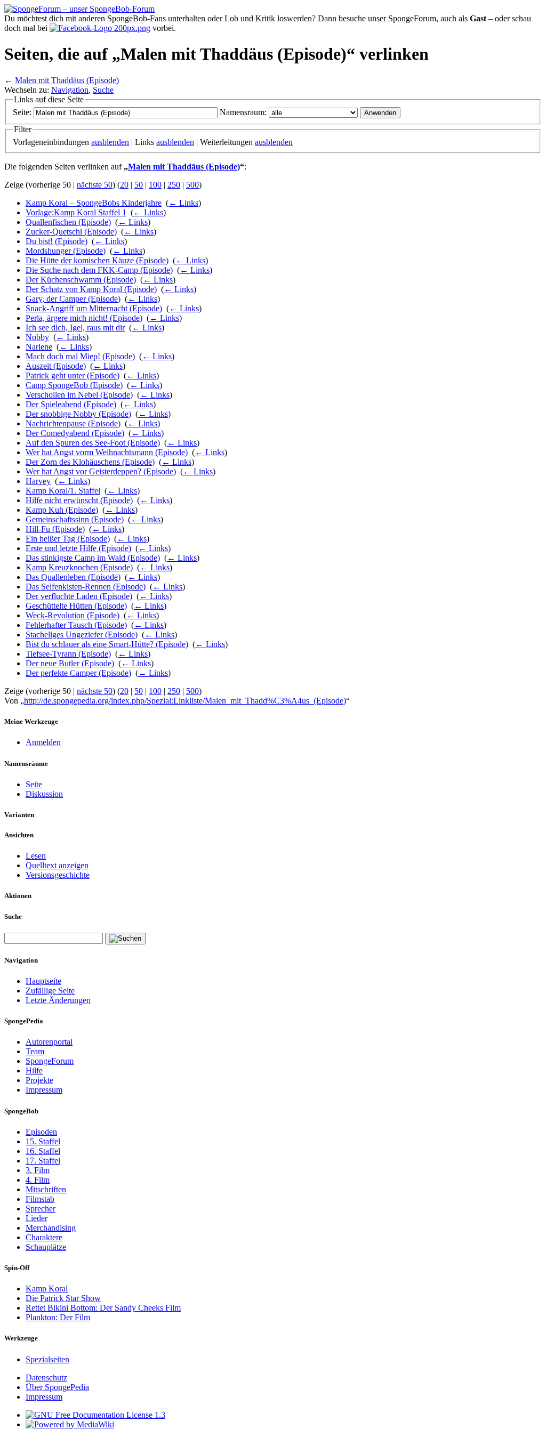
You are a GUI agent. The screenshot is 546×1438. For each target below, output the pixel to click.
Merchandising (51, 1227)
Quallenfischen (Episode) (68, 222)
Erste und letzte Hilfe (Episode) (78, 548)
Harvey (38, 481)
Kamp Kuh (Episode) (62, 509)
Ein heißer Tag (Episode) (68, 538)
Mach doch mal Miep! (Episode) (80, 356)
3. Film (38, 1170)
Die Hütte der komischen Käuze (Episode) (97, 260)
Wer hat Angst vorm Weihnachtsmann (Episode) (107, 452)
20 (124, 184)
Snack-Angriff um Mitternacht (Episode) (94, 308)
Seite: (22, 112)
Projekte (39, 1080)
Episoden (41, 1131)
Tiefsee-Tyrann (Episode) (68, 653)
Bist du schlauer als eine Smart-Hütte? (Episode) (107, 644)
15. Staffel (43, 1141)
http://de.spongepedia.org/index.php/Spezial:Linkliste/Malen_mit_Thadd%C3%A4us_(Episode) (185, 700)
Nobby (37, 337)
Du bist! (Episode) (56, 241)
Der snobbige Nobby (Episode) (78, 413)
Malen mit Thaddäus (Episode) (67, 80)
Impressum (44, 1089)
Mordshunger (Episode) (66, 250)
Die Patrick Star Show (63, 1298)
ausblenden (110, 142)
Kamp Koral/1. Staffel (63, 490)
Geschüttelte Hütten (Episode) (76, 605)
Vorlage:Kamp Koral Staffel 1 (76, 212)
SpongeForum (50, 1060)
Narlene (39, 346)
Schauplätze (46, 1246)
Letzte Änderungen (58, 1000)
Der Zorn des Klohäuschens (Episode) (90, 461)
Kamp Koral (47, 1288)
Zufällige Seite (50, 990)
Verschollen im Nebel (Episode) (79, 394)
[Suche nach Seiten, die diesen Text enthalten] (125, 938)
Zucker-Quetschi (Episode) (71, 231)
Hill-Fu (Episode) (55, 529)
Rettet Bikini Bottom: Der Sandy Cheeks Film (103, 1307)
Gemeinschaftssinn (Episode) (75, 519)
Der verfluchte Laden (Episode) (79, 596)
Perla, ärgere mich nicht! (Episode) (84, 317)
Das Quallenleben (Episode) (73, 576)
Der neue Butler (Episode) (70, 663)
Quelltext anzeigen (57, 865)
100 (155, 184)
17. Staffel (43, 1160)
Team (35, 1051)
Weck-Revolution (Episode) (72, 615)
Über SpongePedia (57, 1387)
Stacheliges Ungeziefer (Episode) (82, 634)
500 (192, 184)
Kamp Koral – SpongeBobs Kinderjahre (94, 202)
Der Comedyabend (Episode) (75, 433)
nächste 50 (95, 184)
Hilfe (34, 1070)
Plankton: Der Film (58, 1317)
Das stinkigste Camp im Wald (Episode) (93, 557)
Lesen (36, 855)
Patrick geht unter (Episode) (72, 375)
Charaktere (44, 1237)
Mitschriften (46, 1189)
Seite (34, 784)
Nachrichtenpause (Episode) (73, 423)
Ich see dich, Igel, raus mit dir (75, 327)
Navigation (70, 89)
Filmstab (40, 1198)
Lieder (36, 1218)
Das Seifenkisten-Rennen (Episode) (86, 586)
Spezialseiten (47, 1359)
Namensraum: (243, 112)
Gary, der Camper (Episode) (73, 298)
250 (173, 184)
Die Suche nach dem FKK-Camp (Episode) (99, 269)
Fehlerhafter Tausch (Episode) (76, 624)
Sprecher (40, 1208)
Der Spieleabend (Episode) (71, 404)
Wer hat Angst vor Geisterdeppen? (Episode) (101, 471)
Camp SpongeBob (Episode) (74, 385)
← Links (183, 202)
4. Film (38, 1179)
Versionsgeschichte (58, 874)
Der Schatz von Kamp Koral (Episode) (91, 289)
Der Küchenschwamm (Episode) (81, 279)
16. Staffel (43, 1151)
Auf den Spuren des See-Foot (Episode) (93, 442)
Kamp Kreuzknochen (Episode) (79, 567)
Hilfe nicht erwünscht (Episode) (79, 500)
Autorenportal (49, 1041)
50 (138, 184)
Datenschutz (46, 1377)
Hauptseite (43, 980)
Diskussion (44, 793)
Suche (103, 89)
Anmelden (43, 742)
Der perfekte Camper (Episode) (78, 672)
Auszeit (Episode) (56, 365)
